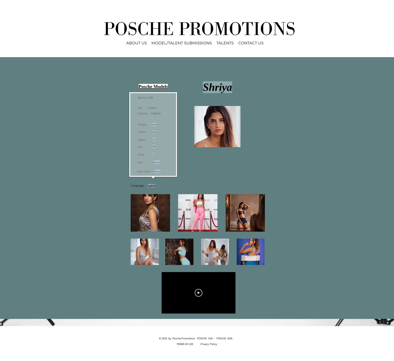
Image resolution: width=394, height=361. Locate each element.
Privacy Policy (209, 344)
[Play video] (198, 293)
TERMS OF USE (185, 344)
